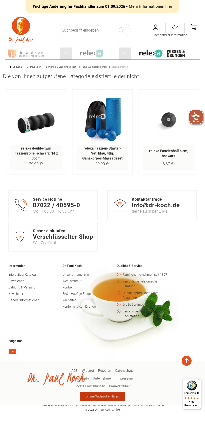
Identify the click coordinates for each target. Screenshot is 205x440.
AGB (74, 371)
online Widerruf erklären (102, 396)
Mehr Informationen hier (150, 6)
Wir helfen (69, 300)
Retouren (104, 371)
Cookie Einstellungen (89, 386)
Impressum (125, 378)
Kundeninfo (80, 378)
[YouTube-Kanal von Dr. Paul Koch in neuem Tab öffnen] (12, 354)
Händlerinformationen (23, 300)
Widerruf (88, 371)
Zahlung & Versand (21, 287)
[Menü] (198, 380)
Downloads (16, 281)
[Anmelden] (156, 29)
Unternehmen (103, 378)
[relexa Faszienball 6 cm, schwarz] (169, 119)
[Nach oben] (187, 361)
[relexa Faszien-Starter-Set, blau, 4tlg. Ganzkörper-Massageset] (102, 119)
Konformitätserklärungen (79, 306)
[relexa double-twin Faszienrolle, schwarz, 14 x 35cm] (36, 119)
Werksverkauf (71, 281)
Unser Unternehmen (76, 274)
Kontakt (67, 287)
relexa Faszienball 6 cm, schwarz (168, 153)
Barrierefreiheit (120, 386)
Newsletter (15, 294)
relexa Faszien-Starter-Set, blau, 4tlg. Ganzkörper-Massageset (102, 153)
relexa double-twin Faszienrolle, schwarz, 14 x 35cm (36, 153)
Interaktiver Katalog (22, 274)
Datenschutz (124, 371)
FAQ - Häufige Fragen (77, 294)
